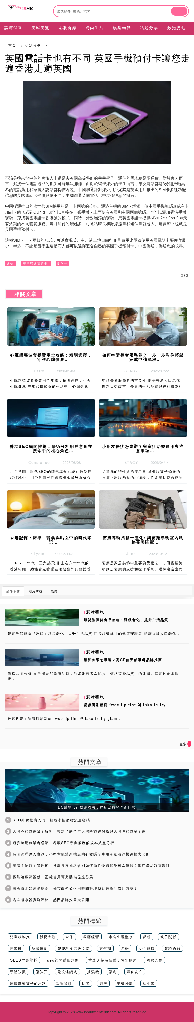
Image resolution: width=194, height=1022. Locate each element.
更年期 (105, 948)
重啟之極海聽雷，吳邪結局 (112, 960)
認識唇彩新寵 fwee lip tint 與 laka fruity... (127, 704)
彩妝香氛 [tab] (68, 27)
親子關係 (168, 936)
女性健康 (147, 948)
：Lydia (36, 553)
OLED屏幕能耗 (24, 960)
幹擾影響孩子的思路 (28, 983)
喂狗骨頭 (64, 983)
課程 (147, 936)
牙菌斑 (16, 948)
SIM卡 (62, 263)
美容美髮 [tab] (40, 27)
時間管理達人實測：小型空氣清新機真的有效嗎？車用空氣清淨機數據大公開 (78, 854)
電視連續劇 (67, 971)
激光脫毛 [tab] (176, 27)
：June (127, 553)
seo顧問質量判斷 (63, 960)
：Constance (35, 462)
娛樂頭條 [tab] (122, 27)
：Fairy (35, 370)
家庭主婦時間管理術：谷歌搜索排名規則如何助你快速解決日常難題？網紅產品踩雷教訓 (88, 865)
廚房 (103, 983)
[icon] (189, 744)
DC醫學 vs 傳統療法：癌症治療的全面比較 (97, 807)
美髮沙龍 (125, 983)
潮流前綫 (36, 591)
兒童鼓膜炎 (20, 936)
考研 (125, 948)
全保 (69, 936)
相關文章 (24, 294)
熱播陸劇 (40, 948)
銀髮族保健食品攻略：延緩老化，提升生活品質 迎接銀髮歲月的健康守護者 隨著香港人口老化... (94, 633)
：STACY (127, 370)
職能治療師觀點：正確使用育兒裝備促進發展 (50, 876)
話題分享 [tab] (149, 27)
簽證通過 (172, 948)
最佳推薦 (13, 591)
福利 (113, 971)
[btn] (179, 11)
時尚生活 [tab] (95, 27)
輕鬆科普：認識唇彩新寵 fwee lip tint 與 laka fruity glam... (65, 718)
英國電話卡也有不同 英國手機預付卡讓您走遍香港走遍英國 (97, 62)
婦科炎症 (135, 971)
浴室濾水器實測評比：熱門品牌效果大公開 (48, 899)
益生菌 (149, 983)
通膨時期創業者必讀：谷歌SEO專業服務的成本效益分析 (60, 842)
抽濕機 (93, 971)
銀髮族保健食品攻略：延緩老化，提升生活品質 (126, 619)
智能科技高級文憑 (73, 948)
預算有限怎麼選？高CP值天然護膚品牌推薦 (123, 659)
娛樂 (54, 591)
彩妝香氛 (95, 612)
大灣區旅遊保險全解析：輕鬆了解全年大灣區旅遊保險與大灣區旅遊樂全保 (76, 831)
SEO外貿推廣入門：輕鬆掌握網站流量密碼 (48, 819)
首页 (12, 45)
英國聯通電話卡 (35, 263)
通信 (10, 263)
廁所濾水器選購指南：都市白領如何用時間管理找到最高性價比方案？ (72, 888)
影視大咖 (48, 936)
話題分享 (33, 45)
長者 (86, 983)
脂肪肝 (42, 971)
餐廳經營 (91, 936)
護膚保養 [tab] (13, 27)
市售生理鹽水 (121, 936)
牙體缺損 (18, 971)
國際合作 (155, 960)
